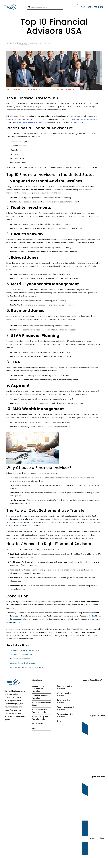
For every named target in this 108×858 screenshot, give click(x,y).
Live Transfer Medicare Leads (41, 704)
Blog (34, 728)
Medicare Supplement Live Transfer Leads (27, 667)
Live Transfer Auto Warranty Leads (39, 711)
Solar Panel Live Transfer (63, 701)
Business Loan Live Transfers (64, 687)
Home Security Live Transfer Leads (40, 718)
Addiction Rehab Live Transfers (22, 663)
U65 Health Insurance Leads (21, 659)
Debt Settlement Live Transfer (27, 122)
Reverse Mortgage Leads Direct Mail (24, 650)
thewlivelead (24, 43)
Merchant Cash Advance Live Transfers (38, 688)
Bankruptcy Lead (39, 723)
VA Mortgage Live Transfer (64, 694)
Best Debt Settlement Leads (84, 119)
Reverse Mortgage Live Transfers (66, 708)
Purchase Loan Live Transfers (65, 715)
